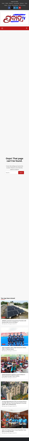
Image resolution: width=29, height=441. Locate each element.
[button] (2, 28)
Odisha (6, 3)
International (16, 3)
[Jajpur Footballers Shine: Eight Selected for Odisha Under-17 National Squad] (14, 336)
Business (22, 3)
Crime (26, 3)
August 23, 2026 (12, 350)
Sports (9, 5)
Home (3, 3)
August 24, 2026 (12, 323)
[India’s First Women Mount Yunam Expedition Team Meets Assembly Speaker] (14, 419)
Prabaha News (5, 323)
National (11, 3)
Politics (5, 5)
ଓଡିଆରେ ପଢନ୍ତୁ (22, 5)
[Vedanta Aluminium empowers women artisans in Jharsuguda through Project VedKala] (14, 363)
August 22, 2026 (12, 377)
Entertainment (15, 5)
